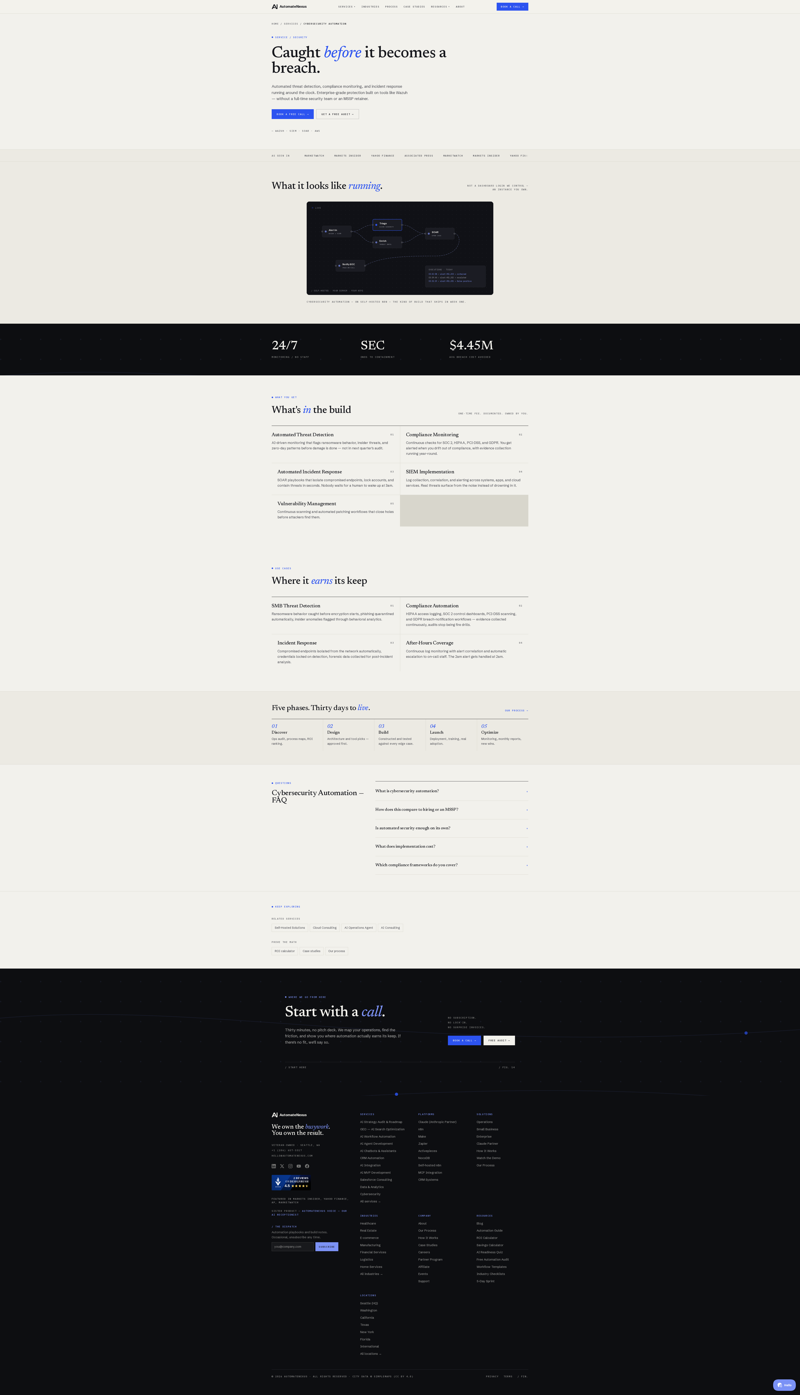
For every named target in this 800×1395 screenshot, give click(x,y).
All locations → (371, 1354)
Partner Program (430, 1259)
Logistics (366, 1259)
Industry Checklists (491, 1274)
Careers (424, 1252)
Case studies (311, 951)
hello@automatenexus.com (292, 1155)
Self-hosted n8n (429, 1165)
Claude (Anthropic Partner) (437, 1122)
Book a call (464, 1040)
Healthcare (368, 1223)
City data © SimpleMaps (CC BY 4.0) (383, 1376)
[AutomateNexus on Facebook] (307, 1166)
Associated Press (351, 155)
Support (424, 1281)
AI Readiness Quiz (490, 1252)
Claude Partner (487, 1144)
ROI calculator (285, 951)
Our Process (486, 1165)
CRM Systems (428, 1180)
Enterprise (484, 1136)
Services (347, 6)
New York (367, 1332)
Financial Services (373, 1252)
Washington (368, 1310)
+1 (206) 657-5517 (287, 1150)
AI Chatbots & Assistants (378, 1151)
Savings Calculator (490, 1245)
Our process (336, 951)
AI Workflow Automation (377, 1136)
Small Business (487, 1129)
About (460, 6)
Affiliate (424, 1267)
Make (422, 1136)
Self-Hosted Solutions (290, 928)
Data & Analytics (372, 1187)
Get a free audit (337, 114)
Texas (364, 1325)
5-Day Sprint (486, 1281)
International (369, 1346)
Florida (365, 1339)
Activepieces (427, 1151)
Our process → (516, 710)
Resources (440, 6)
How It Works (486, 1151)
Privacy (492, 1376)
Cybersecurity (370, 1194)
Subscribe (327, 1246)
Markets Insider (419, 155)
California (367, 1318)
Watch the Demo (489, 1158)
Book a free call (293, 114)
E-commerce (369, 1238)
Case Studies (414, 6)
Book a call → (512, 6)
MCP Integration (430, 1172)
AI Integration (370, 1165)
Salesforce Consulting (376, 1180)
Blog (480, 1223)
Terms (508, 1376)
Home (275, 23)
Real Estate (368, 1230)
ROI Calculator (487, 1238)
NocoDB (424, 1158)
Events (423, 1274)
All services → (370, 1201)
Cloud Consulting (325, 928)
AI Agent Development (376, 1144)
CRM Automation (372, 1158)
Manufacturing (370, 1245)
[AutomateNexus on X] (282, 1166)
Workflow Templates (492, 1267)
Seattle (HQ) (369, 1303)
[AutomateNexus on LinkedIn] (274, 1166)
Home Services (371, 1267)
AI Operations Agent (359, 928)
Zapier (423, 1144)
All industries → (371, 1274)
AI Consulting (390, 928)
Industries (370, 6)
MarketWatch (386, 155)
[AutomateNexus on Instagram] (290, 1166)
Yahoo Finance (315, 155)
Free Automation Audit (493, 1259)
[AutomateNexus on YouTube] (299, 1166)
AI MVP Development (375, 1172)
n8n (421, 1129)
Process (391, 6)
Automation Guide (490, 1230)
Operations (485, 1122)
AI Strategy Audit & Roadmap (381, 1122)
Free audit (499, 1040)
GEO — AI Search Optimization (382, 1129)
